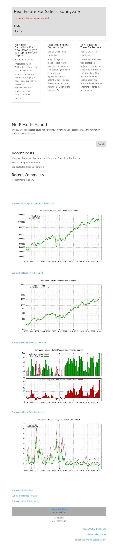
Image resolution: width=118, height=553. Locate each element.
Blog (17, 25)
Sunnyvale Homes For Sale (24, 495)
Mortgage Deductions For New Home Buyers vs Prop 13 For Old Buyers (26, 50)
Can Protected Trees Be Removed (91, 46)
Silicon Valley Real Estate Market (90, 539)
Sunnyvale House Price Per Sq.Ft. (27, 272)
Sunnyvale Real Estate (22, 490)
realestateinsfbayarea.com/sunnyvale (32, 18)
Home (18, 31)
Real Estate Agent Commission (58, 46)
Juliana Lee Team (59, 509)
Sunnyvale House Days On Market (28, 412)
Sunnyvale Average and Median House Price (33, 203)
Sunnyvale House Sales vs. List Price (29, 342)
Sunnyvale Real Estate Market (26, 501)
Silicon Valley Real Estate (94, 529)
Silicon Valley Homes (96, 534)
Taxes (31, 59)
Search (101, 144)
